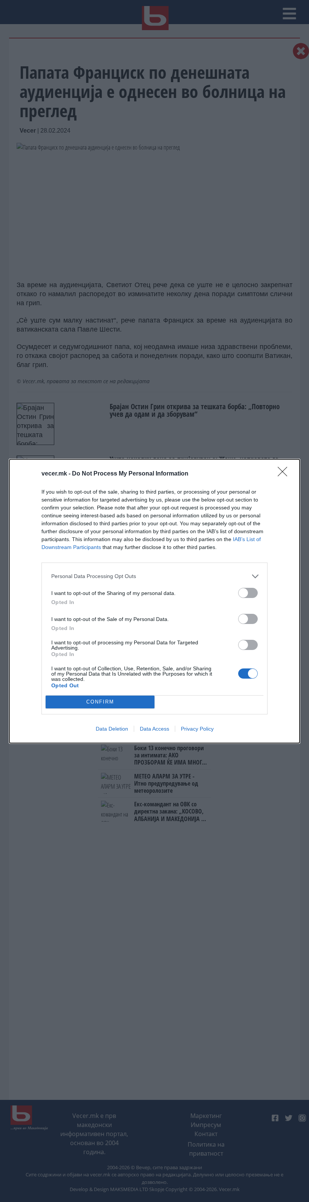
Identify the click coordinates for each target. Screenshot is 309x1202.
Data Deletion (112, 729)
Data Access (154, 729)
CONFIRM (100, 702)
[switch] (248, 593)
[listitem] (154, 576)
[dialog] (154, 601)
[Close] (285, 474)
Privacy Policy (197, 729)
